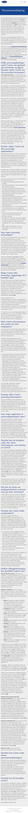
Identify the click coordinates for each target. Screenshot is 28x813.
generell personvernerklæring (19, 46)
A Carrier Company (14, 809)
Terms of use (18, 808)
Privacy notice (10, 808)
